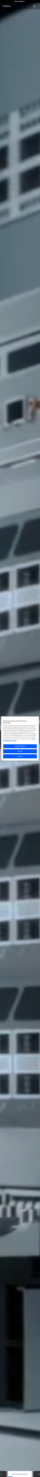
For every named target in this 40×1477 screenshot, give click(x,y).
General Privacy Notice (11, 740)
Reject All (20, 751)
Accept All (20, 756)
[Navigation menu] (35, 7)
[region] (20, 738)
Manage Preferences (20, 746)
